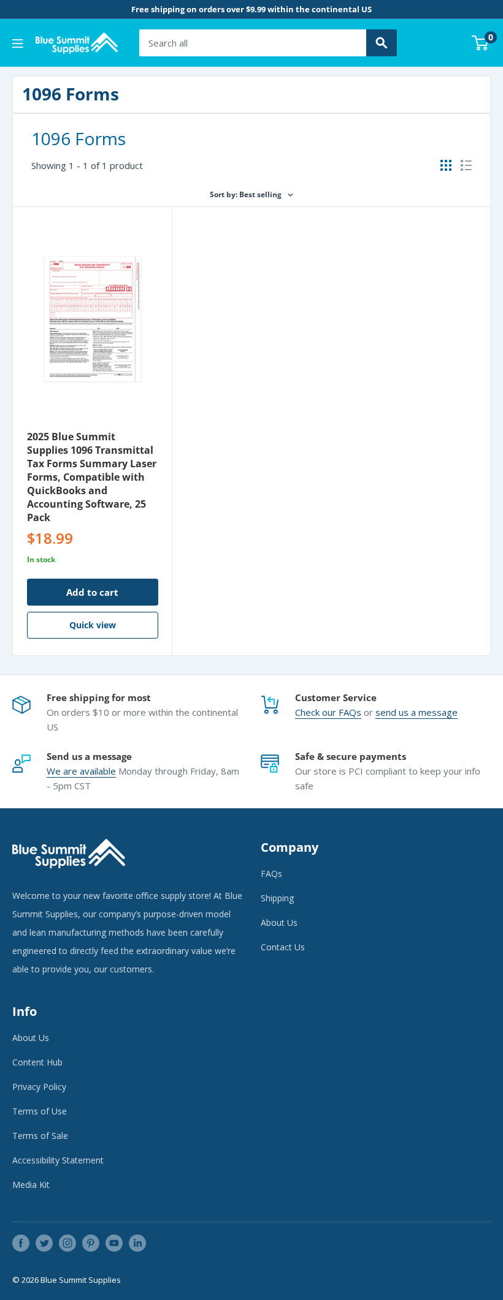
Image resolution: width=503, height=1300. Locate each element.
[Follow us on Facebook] (20, 1243)
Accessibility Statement (58, 1160)
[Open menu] (17, 43)
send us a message (416, 712)
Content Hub (37, 1062)
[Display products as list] (466, 165)
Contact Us (283, 947)
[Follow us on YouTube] (114, 1243)
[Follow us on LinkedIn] (137, 1243)
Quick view (92, 625)
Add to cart (92, 592)
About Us (279, 922)
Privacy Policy (39, 1086)
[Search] (381, 42)
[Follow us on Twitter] (44, 1243)
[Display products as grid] (445, 165)
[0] (480, 43)
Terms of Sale (40, 1135)
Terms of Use (39, 1111)
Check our (317, 712)
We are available (81, 771)
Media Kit (31, 1184)
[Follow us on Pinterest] (90, 1243)
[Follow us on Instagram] (67, 1243)
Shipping (277, 898)
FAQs (350, 712)
